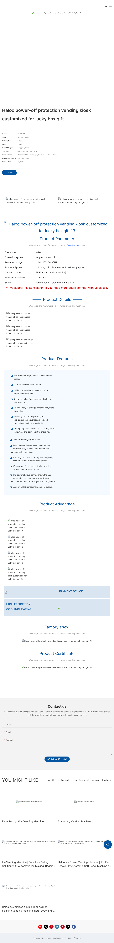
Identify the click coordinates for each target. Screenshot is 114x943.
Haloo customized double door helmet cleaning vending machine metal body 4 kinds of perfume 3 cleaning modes (29, 909)
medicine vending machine (87, 780)
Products (106, 780)
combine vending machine (60, 780)
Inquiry (9, 172)
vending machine (76, 245)
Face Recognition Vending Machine (23, 821)
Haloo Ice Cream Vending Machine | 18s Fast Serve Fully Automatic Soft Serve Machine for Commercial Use (84, 864)
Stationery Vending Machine (74, 821)
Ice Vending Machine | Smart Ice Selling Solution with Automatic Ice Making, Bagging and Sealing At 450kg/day (28, 864)
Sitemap (77, 938)
